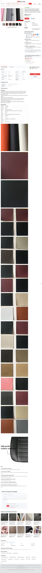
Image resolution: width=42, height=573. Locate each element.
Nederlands (27, 567)
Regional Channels (33, 565)
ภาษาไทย (39, 567)
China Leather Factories (4, 557)
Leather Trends (33, 559)
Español (9, 567)
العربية (30, 567)
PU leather (22, 545)
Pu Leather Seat (22, 559)
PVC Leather (3, 553)
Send (7, 505)
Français (15, 567)
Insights (23, 566)
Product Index (37, 565)
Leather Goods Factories (21, 557)
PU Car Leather (17, 559)
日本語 (34, 567)
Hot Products (3, 565)
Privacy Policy (33, 569)
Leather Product (28, 557)
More (1, 562)
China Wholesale (20, 565)
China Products (7, 565)
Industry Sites (28, 565)
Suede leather (2, 545)
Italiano (21, 567)
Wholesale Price (24, 565)
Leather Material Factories (12, 557)
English (6, 567)
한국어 (32, 567)
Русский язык (18, 567)
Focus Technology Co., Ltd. (16, 569)
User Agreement (25, 569)
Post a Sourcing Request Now (11, 507)
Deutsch (24, 567)
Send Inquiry (27, 18)
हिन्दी (36, 567)
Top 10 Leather (28, 559)
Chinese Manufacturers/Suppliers (13, 565)
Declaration (29, 569)
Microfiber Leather (15, 553)
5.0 (32, 68)
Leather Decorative (10, 559)
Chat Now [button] (33, 18)
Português (12, 567)
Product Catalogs (12, 542)
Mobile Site (19, 566)
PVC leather (32, 545)
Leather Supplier (34, 557)
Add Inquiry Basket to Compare (12, 27)
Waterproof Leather (8, 553)
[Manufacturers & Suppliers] (21, 1)
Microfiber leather (13, 545)
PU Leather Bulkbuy (3, 561)
